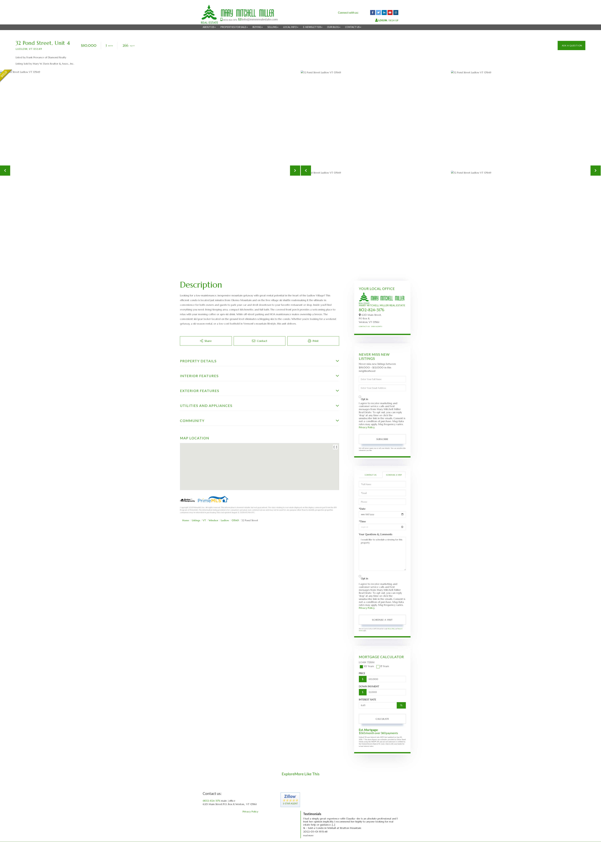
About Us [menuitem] (208, 27)
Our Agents (376, 326)
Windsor (213, 520)
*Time (362, 521)
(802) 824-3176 (211, 800)
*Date (362, 508)
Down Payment (369, 686)
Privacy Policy (366, 427)
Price (362, 673)
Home (185, 520)
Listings (196, 520)
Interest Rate (367, 699)
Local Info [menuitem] (290, 27)
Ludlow (225, 520)
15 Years (384, 666)
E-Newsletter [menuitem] (312, 27)
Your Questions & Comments (375, 534)
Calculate (382, 718)
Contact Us (364, 326)
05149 (235, 520)
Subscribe (382, 439)
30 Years (369, 666)
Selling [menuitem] (272, 27)
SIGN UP (393, 20)
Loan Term (367, 662)
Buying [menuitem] (256, 27)
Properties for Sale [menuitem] (233, 27)
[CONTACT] (571, 45)
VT (204, 520)
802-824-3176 (371, 309)
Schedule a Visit (394, 475)
